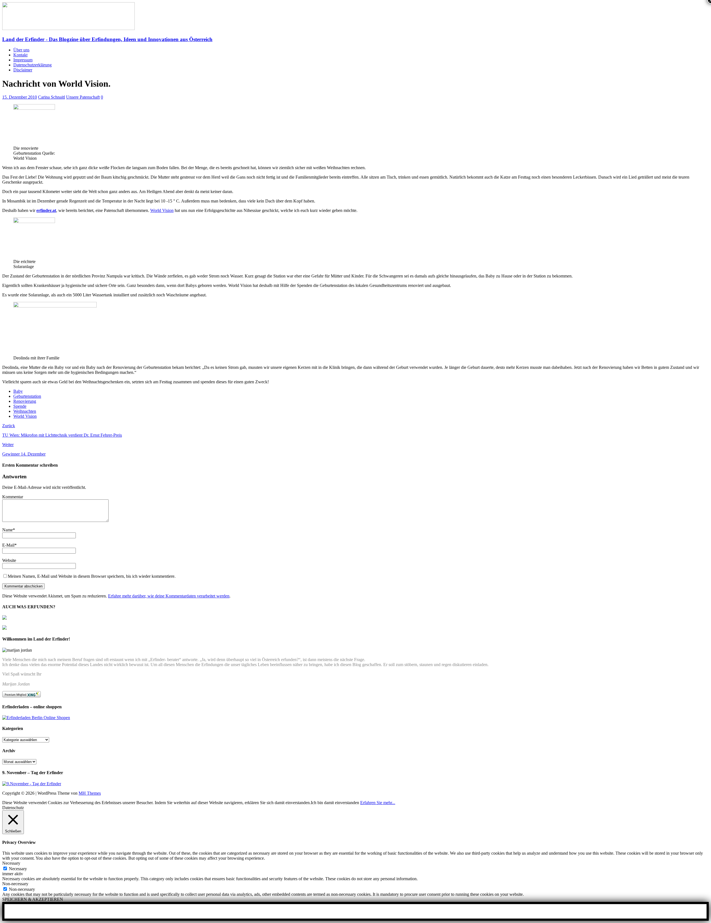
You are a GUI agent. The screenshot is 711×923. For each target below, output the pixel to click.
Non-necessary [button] (15, 883)
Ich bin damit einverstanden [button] (335, 802)
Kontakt (20, 54)
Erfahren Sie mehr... (377, 802)
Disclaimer (22, 69)
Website (9, 560)
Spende (19, 406)
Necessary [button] (11, 863)
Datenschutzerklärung (32, 64)
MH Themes (90, 793)
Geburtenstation (27, 396)
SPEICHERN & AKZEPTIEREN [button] (32, 899)
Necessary (18, 868)
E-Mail (8, 545)
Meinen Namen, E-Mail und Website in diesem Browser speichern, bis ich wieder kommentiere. (92, 576)
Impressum (22, 59)
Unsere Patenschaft (83, 97)
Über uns (21, 49)
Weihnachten (24, 411)
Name (7, 529)
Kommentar (12, 496)
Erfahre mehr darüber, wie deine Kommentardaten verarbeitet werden (168, 596)
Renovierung (24, 401)
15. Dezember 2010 (19, 97)
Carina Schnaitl (51, 97)
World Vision (162, 210)
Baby (18, 391)
